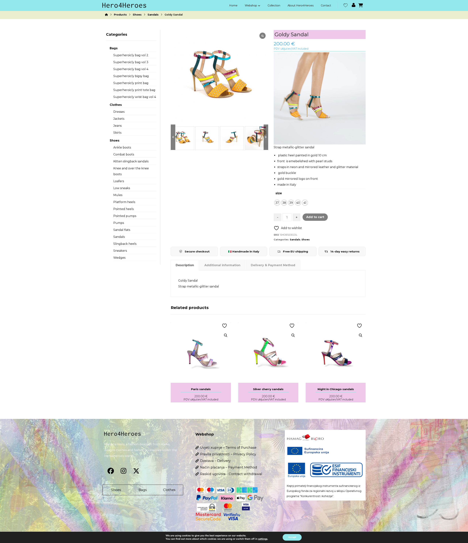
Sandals (295, 239)
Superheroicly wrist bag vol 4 (134, 97)
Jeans (117, 125)
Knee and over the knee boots (131, 171)
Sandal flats (121, 230)
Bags (114, 48)
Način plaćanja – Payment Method (228, 467)
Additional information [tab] (222, 265)
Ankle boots (122, 147)
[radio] (277, 202)
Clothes (116, 105)
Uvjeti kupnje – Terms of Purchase (228, 448)
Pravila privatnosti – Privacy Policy (228, 454)
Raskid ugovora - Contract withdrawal (231, 474)
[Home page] (106, 14)
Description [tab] (185, 265)
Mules (117, 195)
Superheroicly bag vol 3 (130, 62)
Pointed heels (123, 209)
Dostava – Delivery (215, 461)
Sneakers (120, 250)
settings (262, 539)
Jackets (118, 118)
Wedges (119, 257)
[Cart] (360, 5)
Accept (292, 537)
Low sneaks (121, 188)
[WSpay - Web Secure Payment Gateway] (206, 507)
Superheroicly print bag (130, 83)
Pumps (118, 223)
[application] (320, 98)
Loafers (118, 181)
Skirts (117, 132)
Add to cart (315, 217)
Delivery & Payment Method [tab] (273, 265)
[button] (110, 470)
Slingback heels (124, 244)
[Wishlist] (345, 5)
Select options (203, 344)
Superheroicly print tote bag (134, 90)
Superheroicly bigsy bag (131, 76)
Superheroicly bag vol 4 (130, 69)
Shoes (305, 239)
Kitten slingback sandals (130, 161)
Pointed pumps (124, 216)
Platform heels (124, 202)
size (278, 193)
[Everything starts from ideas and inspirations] (124, 5)
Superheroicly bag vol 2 (130, 55)
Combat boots (123, 154)
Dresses (118, 112)
